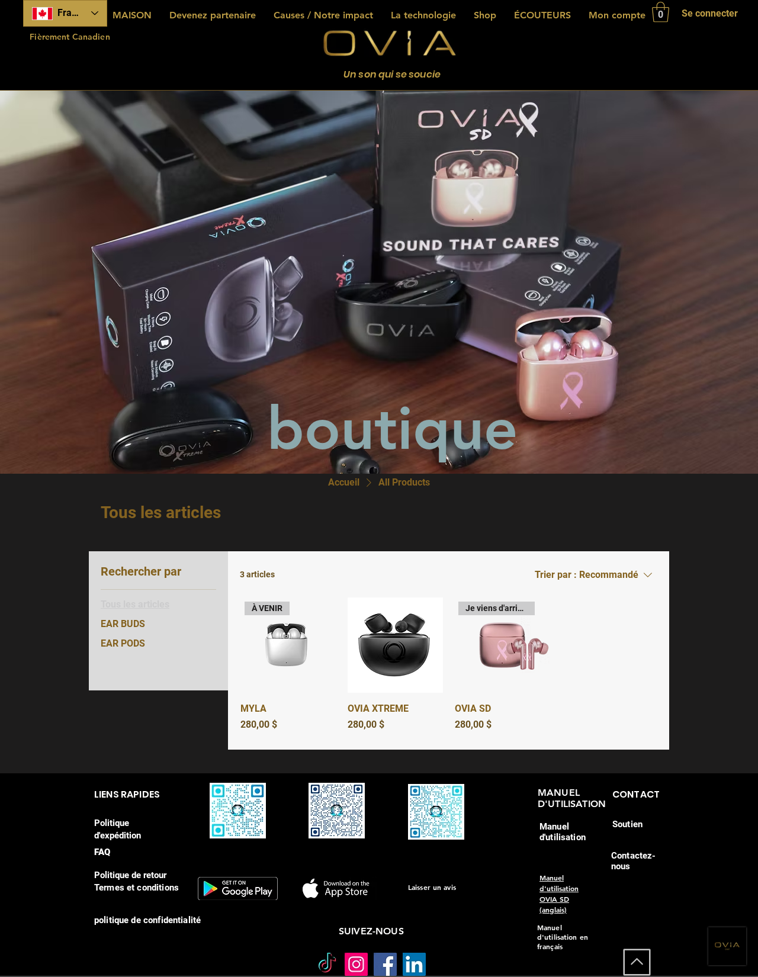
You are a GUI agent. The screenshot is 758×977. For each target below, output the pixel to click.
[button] (660, 12)
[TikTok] (327, 964)
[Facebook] (385, 964)
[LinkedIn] (414, 964)
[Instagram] (356, 964)
